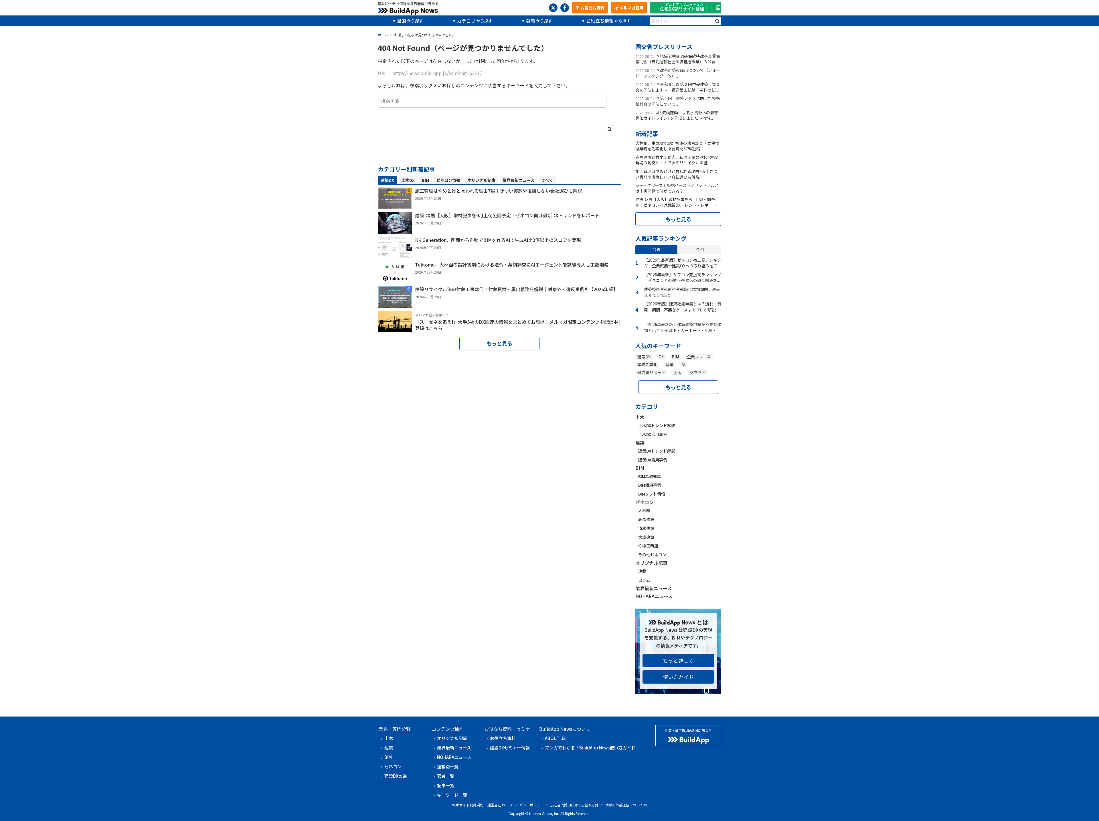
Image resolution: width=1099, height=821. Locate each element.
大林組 (644, 510)
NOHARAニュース (654, 596)
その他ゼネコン (652, 554)
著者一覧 (445, 776)
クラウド (697, 372)
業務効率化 (647, 364)
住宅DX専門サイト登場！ (684, 7)
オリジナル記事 (651, 562)
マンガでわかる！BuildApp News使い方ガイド (590, 748)
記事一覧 (445, 785)
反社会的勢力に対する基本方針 (574, 804)
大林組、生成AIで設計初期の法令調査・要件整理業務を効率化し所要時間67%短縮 (677, 146)
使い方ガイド (678, 676)
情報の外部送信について (624, 804)
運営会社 (494, 804)
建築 (669, 364)
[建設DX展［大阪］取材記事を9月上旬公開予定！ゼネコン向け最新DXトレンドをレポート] (395, 229)
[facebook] (564, 7)
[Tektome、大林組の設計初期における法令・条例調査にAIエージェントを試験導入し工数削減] (395, 279)
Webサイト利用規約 (467, 804)
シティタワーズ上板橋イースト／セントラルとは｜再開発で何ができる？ (677, 188)
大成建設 (646, 537)
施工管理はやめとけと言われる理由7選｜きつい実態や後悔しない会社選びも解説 (498, 190)
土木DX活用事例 (652, 434)
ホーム (383, 34)
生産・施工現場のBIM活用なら (688, 730)
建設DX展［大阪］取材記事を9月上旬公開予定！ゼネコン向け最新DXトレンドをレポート (507, 215)
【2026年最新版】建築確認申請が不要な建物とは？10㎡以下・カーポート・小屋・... (682, 327)
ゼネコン (644, 502)
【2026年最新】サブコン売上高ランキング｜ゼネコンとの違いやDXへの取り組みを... (682, 277)
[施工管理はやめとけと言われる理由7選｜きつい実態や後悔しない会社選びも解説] (395, 205)
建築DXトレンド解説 (656, 451)
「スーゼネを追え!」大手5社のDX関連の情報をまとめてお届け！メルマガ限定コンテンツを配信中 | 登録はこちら (517, 324)
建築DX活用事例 (652, 460)
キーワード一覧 (452, 795)
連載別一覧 (447, 766)
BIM (675, 357)
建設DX (644, 357)
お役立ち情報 (600, 20)
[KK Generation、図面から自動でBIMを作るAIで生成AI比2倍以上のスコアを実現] (395, 254)
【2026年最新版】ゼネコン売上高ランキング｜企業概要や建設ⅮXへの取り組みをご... (682, 263)
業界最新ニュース (653, 588)
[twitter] (553, 7)
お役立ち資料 (503, 738)
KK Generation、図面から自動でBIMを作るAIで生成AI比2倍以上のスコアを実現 (498, 239)
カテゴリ (466, 20)
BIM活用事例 (649, 485)
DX (661, 357)
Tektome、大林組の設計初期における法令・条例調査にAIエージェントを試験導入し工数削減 (511, 264)
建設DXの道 (395, 776)
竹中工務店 (648, 545)
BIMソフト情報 (651, 494)
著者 (530, 20)
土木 (677, 372)
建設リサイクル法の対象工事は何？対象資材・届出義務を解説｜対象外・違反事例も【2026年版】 (516, 289)
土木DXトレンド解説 (656, 425)
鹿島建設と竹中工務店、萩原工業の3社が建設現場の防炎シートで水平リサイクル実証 (676, 160)
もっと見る (499, 343)
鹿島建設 (646, 519)
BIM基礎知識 (649, 476)
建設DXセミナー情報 (510, 748)
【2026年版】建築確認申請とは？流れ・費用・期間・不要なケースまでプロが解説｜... (682, 309)
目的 (401, 20)
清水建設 (646, 528)
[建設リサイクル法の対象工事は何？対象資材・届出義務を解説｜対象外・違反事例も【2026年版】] (395, 303)
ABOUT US (555, 738)
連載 (642, 571)
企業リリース (699, 357)
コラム (644, 580)
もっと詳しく (678, 660)
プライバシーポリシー (526, 804)
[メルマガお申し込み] (395, 328)
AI (683, 364)
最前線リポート (651, 372)
